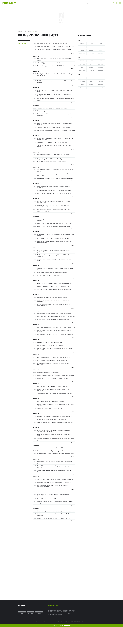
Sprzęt (50, 3)
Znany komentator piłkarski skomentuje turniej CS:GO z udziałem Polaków (54, 123)
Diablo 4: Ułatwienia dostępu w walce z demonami (50, 401)
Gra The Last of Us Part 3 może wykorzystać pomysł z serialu (53, 360)
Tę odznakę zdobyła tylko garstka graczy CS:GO (49, 408)
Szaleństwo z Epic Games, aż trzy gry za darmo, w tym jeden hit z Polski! (54, 95)
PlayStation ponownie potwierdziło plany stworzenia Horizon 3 (54, 193)
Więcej (87, 3)
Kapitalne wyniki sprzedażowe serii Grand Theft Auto (51, 342)
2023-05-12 (36, 216)
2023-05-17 (36, 294)
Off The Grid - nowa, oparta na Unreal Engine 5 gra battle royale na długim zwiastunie (55, 138)
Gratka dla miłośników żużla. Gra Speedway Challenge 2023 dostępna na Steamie (55, 514)
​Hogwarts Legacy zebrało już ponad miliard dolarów (51, 111)
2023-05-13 (36, 231)
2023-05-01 (36, 41)
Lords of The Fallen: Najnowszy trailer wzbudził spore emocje (53, 386)
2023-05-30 (36, 492)
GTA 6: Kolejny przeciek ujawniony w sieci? (48, 63)
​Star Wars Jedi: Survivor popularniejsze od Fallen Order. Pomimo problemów (54, 50)
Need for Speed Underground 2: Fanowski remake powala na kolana (55, 375)
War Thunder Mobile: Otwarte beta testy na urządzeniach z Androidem (56, 130)
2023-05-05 (36, 105)
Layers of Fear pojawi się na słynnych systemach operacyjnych (53, 319)
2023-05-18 (36, 311)
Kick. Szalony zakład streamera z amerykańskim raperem (52, 297)
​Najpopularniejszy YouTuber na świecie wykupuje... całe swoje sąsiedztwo (53, 186)
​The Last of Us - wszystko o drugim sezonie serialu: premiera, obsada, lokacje (55, 170)
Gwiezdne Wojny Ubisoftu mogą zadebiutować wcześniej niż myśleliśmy (53, 389)
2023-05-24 (36, 398)
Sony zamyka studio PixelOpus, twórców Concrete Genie (52, 142)
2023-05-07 (36, 135)
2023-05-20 (36, 340)
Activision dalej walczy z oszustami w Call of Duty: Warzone (52, 108)
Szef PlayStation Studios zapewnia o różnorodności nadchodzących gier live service (55, 74)
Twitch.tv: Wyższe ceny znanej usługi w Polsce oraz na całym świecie (55, 479)
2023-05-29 (36, 477)
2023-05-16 (36, 281)
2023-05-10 (36, 183)
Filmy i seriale (76, 3)
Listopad (91, 70)
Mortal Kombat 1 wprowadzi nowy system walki (50, 345)
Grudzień (100, 70)
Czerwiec (100, 47)
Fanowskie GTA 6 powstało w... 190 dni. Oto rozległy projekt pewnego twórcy (55, 234)
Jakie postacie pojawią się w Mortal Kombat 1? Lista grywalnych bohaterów (54, 363)
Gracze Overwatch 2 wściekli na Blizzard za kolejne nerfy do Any (54, 190)
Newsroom (39, 610)
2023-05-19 (36, 324)
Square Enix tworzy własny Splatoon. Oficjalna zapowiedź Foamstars (55, 422)
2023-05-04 (36, 87)
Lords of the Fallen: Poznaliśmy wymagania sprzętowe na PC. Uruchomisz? (53, 495)
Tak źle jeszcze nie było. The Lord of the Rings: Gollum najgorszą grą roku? (55, 470)
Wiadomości (23, 44)
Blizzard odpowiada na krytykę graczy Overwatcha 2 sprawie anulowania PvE (53, 300)
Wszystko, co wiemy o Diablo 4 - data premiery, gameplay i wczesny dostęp (55, 502)
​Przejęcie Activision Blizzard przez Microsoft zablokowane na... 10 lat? (55, 78)
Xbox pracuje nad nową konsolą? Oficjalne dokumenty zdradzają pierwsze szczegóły (54, 241)
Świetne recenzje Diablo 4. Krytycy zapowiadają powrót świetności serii (56, 511)
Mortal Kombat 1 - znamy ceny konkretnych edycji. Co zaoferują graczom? (54, 330)
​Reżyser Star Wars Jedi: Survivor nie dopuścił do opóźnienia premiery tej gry (55, 99)
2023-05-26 (36, 427)
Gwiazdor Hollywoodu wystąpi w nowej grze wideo (50, 451)
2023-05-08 (36, 152)
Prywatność (63, 621)
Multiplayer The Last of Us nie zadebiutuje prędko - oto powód (54, 482)
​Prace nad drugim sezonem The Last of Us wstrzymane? (52, 272)
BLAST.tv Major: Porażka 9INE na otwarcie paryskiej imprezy (53, 238)
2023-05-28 (36, 459)
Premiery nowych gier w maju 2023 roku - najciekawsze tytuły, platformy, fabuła (53, 251)
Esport (83, 3)
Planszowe (57, 3)
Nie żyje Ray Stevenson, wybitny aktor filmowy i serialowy (52, 378)
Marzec (100, 43)
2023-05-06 (36, 120)
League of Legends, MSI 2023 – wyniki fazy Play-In (50, 159)
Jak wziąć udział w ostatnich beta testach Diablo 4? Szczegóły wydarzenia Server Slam (53, 206)
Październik (82, 70)
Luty (91, 43)
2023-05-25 (36, 414)
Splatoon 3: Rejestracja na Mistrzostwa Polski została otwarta (53, 127)
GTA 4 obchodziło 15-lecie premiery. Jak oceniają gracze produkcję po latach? (55, 59)
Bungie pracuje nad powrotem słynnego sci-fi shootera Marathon (54, 416)
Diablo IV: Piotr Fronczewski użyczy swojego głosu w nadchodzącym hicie (55, 259)
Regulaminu (50, 621)
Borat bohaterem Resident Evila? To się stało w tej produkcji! (53, 357)
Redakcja (30, 610)
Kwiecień (82, 47)
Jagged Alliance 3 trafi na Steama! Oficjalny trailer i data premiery (54, 313)
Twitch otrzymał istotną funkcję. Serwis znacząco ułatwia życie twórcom (53, 219)
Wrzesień (100, 67)
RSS (22, 613)
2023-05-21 (36, 355)
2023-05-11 (36, 198)
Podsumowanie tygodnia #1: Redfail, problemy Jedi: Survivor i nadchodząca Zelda (53, 155)
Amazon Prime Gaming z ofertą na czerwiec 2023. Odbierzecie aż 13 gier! (55, 435)
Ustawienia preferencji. (57, 621)
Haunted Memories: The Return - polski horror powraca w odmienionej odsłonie (52, 485)
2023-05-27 (36, 445)
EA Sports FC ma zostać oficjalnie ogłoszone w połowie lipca (53, 286)
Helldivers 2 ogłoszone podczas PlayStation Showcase (51, 419)
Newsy (32, 3)
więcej (72, 53)
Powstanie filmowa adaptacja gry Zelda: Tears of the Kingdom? (54, 283)
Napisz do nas (22, 610)
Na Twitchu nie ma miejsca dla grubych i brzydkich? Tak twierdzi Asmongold (54, 255)
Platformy (39, 3)
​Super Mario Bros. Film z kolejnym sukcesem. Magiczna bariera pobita (56, 46)
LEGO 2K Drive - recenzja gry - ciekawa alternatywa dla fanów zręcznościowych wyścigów (53, 430)
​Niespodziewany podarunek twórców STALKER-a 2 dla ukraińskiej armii (56, 66)
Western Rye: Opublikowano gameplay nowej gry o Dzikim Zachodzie (55, 223)
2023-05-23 (36, 383)
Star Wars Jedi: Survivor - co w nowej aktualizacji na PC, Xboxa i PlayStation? (54, 174)
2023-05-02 (36, 56)
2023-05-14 (36, 248)
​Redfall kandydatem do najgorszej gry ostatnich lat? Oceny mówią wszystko (54, 81)
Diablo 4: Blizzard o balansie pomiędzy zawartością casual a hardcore (55, 453)
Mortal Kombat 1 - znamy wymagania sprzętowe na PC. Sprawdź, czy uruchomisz (55, 348)
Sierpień (91, 50)
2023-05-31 (36, 508)
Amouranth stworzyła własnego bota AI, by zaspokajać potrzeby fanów (56, 327)
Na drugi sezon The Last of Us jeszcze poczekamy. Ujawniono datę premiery (54, 462)
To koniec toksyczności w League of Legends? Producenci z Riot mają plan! (55, 439)
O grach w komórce (30, 613)
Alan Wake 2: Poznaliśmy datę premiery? (48, 372)
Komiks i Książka (65, 3)
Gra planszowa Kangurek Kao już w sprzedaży (49, 275)
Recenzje (45, 3)
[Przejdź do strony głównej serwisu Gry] (13, 3)
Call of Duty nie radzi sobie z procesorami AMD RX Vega (52, 43)
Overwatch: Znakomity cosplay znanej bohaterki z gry (51, 162)
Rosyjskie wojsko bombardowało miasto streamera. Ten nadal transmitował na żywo (53, 210)
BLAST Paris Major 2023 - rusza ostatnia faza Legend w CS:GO (53, 226)
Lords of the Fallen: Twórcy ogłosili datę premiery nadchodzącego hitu (56, 316)
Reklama (39, 613)
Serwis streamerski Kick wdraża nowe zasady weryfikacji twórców (54, 289)
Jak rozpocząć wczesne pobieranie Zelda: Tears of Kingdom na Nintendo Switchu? (53, 201)
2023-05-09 (36, 167)
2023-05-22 (36, 370)
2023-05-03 (36, 71)
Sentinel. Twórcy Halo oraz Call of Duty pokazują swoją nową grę (54, 393)
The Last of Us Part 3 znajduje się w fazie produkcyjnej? (51, 448)
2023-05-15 (36, 266)
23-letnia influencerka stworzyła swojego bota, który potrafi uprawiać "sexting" (55, 269)
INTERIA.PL (73, 621)
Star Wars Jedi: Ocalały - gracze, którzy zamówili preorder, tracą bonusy (54, 146)
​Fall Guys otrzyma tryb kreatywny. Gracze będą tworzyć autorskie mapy (54, 90)
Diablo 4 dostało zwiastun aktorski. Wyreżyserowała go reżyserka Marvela (54, 466)
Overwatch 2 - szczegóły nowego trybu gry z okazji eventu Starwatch (55, 178)
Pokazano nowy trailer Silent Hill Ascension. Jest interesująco (53, 518)
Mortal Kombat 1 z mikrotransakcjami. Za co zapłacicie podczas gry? (55, 334)
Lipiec (82, 50)
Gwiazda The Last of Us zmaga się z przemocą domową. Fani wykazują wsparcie (55, 404)
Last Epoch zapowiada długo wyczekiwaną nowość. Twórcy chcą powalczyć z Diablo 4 (54, 304)
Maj (91, 47)
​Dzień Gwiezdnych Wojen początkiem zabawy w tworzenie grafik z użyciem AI (54, 114)
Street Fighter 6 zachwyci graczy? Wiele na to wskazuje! (51, 499)
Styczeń (82, 43)
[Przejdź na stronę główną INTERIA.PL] (6, 2)
